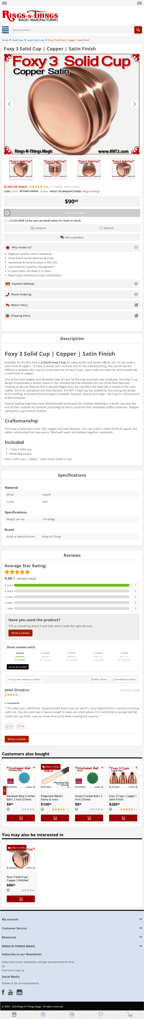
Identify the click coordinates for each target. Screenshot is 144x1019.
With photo (100, 679)
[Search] (138, 30)
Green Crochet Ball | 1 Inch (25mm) (88, 797)
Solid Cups (17, 40)
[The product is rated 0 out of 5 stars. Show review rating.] (28, 809)
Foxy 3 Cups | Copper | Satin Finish (122, 797)
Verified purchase (125, 679)
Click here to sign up (13, 970)
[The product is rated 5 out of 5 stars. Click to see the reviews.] (36, 187)
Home (5, 40)
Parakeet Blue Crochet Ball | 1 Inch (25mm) (21, 797)
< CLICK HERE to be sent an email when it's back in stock (44, 220)
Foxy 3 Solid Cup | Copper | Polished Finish (17, 880)
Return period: (29, 191)
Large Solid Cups (35, 40)
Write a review (72, 187)
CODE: (7, 191)
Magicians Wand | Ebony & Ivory (52, 797)
